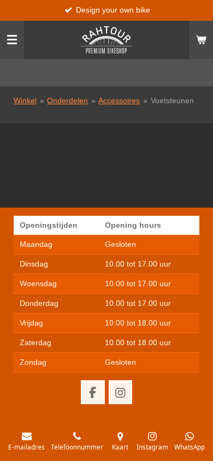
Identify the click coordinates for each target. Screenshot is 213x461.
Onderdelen (67, 100)
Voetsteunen (172, 100)
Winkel (25, 100)
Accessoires (119, 100)
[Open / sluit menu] (12, 40)
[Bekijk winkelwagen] (201, 40)
